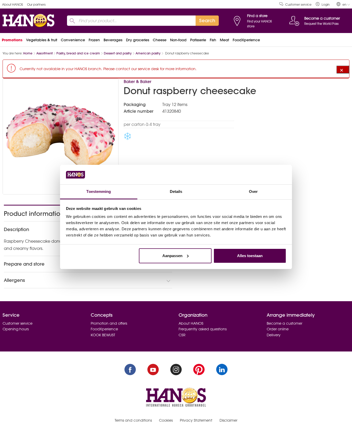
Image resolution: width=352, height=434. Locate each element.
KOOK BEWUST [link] (103, 335)
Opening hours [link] (16, 329)
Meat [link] (224, 40)
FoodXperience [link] (246, 40)
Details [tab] (176, 191)
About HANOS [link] (12, 4)
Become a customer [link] (284, 323)
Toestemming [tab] (98, 191)
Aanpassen (172, 255)
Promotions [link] (12, 40)
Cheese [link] (159, 40)
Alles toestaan (250, 255)
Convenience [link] (73, 40)
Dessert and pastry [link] (118, 53)
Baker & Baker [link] (137, 81)
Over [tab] (253, 191)
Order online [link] (278, 329)
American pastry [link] (148, 53)
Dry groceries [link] (137, 40)
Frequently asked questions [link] (203, 329)
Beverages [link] (113, 40)
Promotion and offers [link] (109, 323)
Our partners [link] (36, 4)
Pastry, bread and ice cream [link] (78, 53)
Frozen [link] (94, 40)
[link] (323, 4)
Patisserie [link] (198, 40)
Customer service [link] (298, 4)
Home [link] (27, 53)
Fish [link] (213, 40)
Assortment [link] (44, 53)
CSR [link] (182, 335)
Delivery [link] (274, 335)
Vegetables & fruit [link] (41, 40)
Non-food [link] (178, 40)
